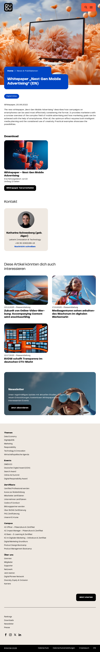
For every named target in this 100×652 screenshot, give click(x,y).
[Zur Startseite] (8, 7)
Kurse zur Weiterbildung (14, 492)
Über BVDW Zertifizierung (15, 510)
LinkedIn (19, 634)
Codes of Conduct (12, 503)
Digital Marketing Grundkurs (16, 542)
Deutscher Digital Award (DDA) (17, 468)
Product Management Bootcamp (18, 549)
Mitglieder (8, 562)
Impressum (84, 648)
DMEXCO (8, 464)
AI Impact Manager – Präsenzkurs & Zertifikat (23, 531)
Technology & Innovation (14, 451)
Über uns (8, 555)
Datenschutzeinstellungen (64, 648)
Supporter (8, 566)
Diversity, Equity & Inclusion (16, 580)
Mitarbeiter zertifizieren (14, 496)
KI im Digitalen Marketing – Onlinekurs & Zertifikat (25, 538)
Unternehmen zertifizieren (15, 499)
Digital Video (11, 96)
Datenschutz (43, 648)
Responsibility (10, 447)
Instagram (10, 634)
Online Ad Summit (11, 475)
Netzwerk (8, 569)
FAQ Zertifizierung (12, 514)
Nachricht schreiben (25, 247)
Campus (8, 523)
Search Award (10, 472)
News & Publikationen (27, 71)
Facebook (5, 634)
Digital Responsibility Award (15, 479)
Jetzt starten (9, 573)
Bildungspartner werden (14, 507)
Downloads (9, 620)
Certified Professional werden (16, 488)
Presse (7, 627)
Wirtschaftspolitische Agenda (16, 455)
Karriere (7, 584)
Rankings (8, 617)
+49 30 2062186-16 (25, 243)
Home (10, 71)
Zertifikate (9, 485)
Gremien (8, 559)
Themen (8, 433)
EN (94, 648)
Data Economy (10, 436)
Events (7, 461)
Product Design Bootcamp (15, 545)
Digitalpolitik (9, 440)
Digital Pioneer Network (14, 577)
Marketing (8, 444)
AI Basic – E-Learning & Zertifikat (18, 534)
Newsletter (9, 624)
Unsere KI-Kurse (11, 517)
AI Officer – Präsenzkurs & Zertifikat (19, 527)
